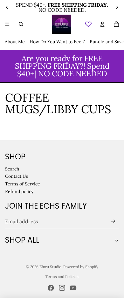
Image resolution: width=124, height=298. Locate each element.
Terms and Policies (62, 276)
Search (12, 169)
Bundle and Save (107, 42)
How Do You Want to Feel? (57, 42)
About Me (15, 42)
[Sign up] (113, 221)
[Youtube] (73, 288)
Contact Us (16, 176)
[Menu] (7, 24)
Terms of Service (22, 184)
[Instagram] (62, 288)
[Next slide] (117, 7)
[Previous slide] (7, 7)
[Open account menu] (102, 24)
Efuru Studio (50, 266)
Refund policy (19, 191)
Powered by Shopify (80, 266)
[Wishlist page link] (88, 24)
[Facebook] (51, 288)
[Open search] (21, 24)
